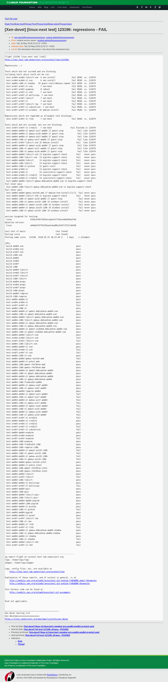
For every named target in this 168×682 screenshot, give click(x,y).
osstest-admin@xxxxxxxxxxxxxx (60, 37)
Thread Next (42, 24)
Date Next (19, 24)
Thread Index (65, 24)
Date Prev (9, 24)
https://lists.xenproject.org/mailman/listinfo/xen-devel (36, 619)
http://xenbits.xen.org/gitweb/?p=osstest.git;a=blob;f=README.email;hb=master (53, 580)
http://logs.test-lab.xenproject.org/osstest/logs (37, 572)
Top (7, 19)
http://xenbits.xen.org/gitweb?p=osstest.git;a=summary (40, 592)
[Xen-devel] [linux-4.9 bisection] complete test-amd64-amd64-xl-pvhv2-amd (59, 626)
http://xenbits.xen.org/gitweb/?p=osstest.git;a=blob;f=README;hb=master (50, 583)
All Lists (13, 19)
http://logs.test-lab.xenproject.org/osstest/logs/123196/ (37, 60)
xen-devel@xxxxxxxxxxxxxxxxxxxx (29, 37)
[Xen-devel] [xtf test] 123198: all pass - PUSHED (46, 629)
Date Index (54, 24)
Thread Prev (30, 24)
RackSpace (52, 675)
